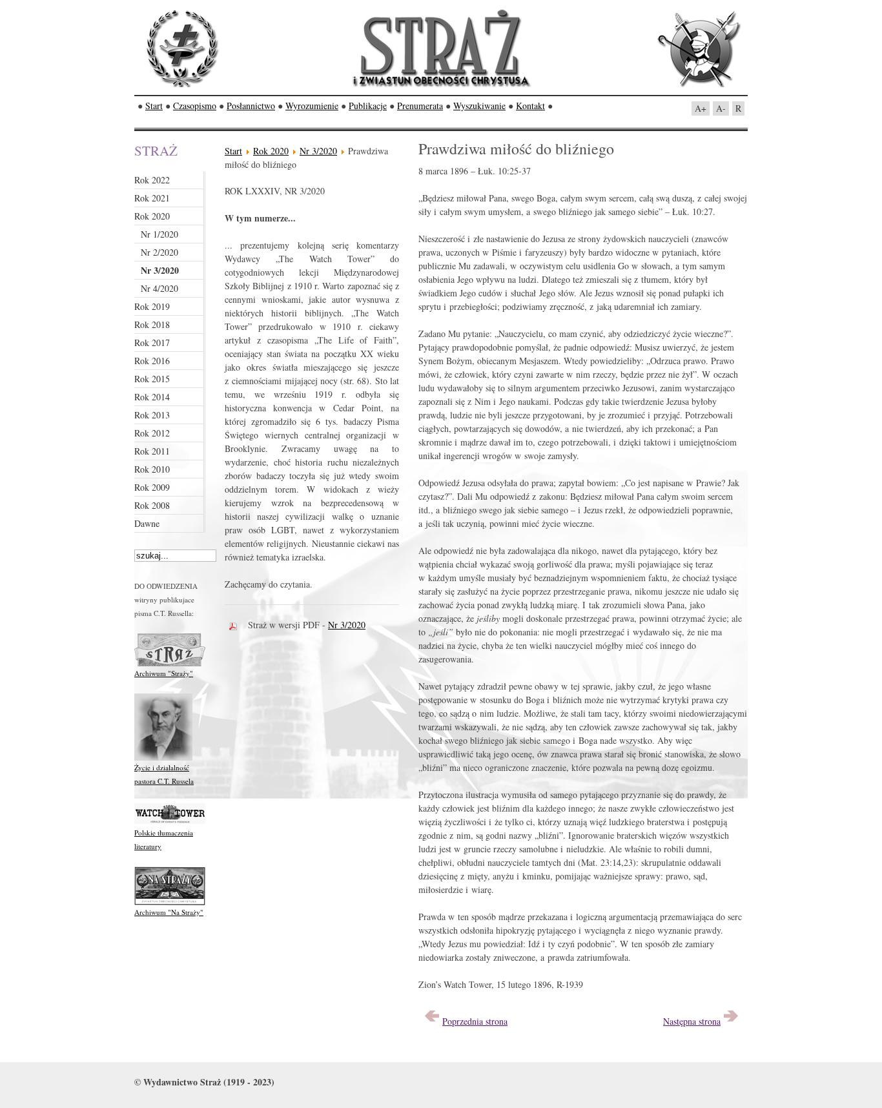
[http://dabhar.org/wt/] (169, 823)
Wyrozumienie (311, 105)
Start (154, 105)
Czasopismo (194, 105)
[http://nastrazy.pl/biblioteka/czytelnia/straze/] (169, 663)
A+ (700, 108)
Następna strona (692, 1021)
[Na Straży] (169, 902)
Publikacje (368, 105)
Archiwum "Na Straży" (168, 912)
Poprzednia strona (475, 1021)
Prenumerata (420, 105)
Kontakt (530, 105)
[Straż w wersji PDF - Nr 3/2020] (236, 625)
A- (721, 108)
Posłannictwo (251, 105)
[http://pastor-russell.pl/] (163, 758)
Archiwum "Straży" (163, 673)
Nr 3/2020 (318, 151)
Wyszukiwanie (479, 105)
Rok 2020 (271, 151)
